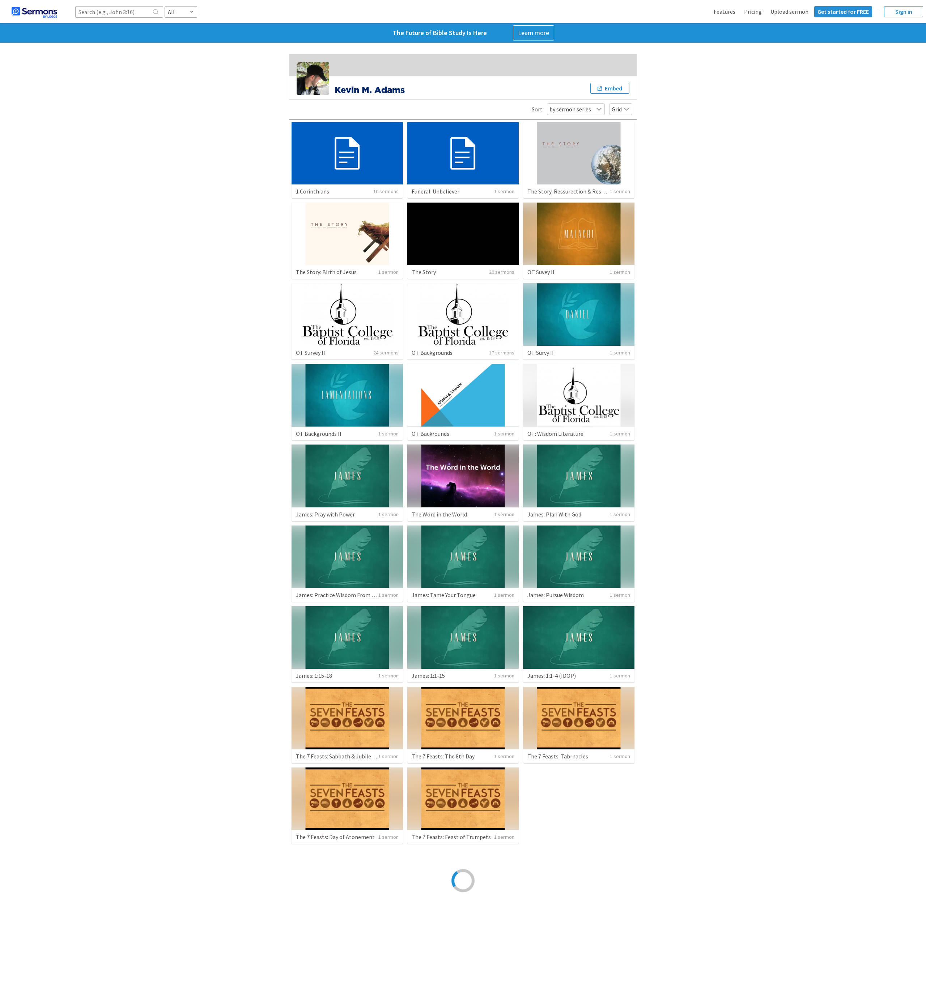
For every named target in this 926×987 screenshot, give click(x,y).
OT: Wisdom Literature (555, 433)
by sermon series (570, 109)
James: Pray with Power (325, 514)
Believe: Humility (317, 917)
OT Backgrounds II (318, 433)
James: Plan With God (554, 514)
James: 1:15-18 (314, 675)
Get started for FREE (843, 11)
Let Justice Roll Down (554, 837)
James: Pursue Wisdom (555, 595)
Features (724, 11)
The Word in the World (439, 514)
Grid (617, 109)
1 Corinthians (312, 191)
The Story (424, 272)
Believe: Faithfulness (552, 917)
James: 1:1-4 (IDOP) (551, 675)
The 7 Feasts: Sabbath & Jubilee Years (342, 756)
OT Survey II (310, 352)
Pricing (753, 11)
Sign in (903, 11)
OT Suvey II (541, 272)
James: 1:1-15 (428, 675)
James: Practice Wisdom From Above (341, 595)
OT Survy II (540, 352)
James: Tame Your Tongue (444, 595)
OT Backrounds (430, 433)
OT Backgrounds (432, 352)
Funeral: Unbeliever (435, 191)
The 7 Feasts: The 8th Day (443, 756)
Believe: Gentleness (436, 917)
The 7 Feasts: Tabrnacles (557, 756)
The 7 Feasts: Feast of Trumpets (451, 837)
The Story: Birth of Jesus (326, 272)
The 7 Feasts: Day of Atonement (335, 837)
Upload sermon (789, 11)
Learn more (533, 33)
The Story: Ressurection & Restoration (575, 191)
